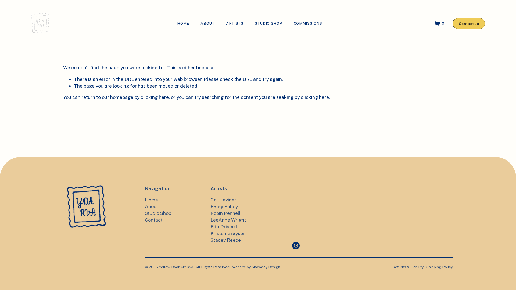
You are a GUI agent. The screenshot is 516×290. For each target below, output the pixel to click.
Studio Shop (268, 23)
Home (183, 23)
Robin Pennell (225, 213)
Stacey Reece (225, 240)
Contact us (469, 23)
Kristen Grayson (228, 233)
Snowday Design (266, 267)
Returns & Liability (408, 267)
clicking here (155, 97)
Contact (154, 220)
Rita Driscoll (223, 226)
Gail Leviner (223, 199)
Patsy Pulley (224, 206)
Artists (234, 23)
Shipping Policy (439, 267)
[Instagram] (296, 245)
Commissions (308, 23)
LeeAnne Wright (228, 220)
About (207, 23)
